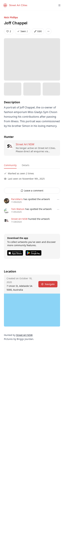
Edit (39, 31)
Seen (24, 31)
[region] (32, 310)
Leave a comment (33, 190)
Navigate (50, 284)
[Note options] (58, 199)
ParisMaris (17, 199)
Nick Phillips (11, 17)
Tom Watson (18, 209)
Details (25, 165)
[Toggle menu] (59, 5)
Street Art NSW (25, 144)
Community (10, 165)
